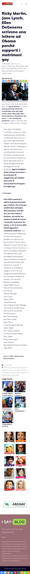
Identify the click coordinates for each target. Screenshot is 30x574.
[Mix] (20, 81)
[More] (26, 81)
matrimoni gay (22, 370)
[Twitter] (6, 81)
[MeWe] (17, 81)
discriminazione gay (17, 367)
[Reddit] (9, 81)
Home (4, 66)
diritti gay (7, 367)
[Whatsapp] (23, 81)
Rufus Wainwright (13, 375)
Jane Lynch (13, 370)
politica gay (20, 372)
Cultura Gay (11, 66)
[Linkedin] (11, 81)
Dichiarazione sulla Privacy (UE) (12, 529)
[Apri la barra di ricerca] (22, 3)
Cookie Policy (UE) (7, 532)
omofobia (13, 372)
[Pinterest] (14, 81)
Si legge (23, 123)
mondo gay (5, 372)
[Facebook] (3, 81)
